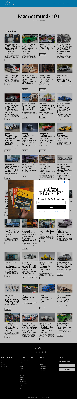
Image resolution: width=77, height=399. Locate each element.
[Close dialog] (65, 182)
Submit (51, 207)
